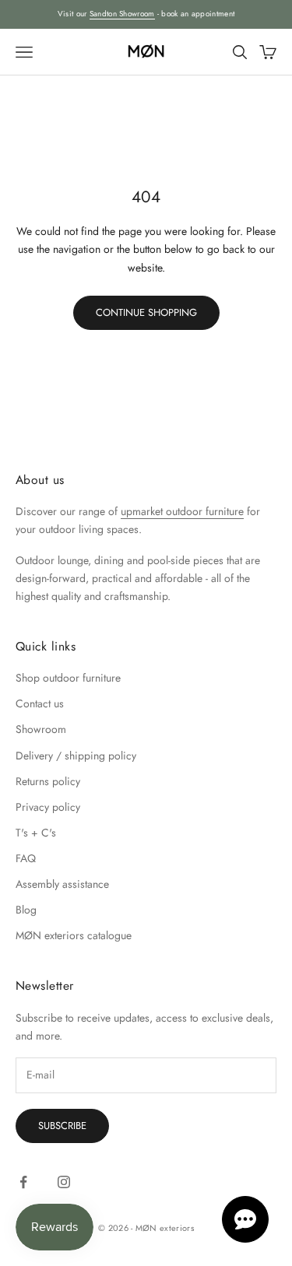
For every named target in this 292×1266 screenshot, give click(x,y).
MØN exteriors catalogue (74, 935)
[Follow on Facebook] (23, 1182)
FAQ (26, 858)
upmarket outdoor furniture (182, 511)
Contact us (40, 703)
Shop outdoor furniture (68, 678)
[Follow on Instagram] (64, 1182)
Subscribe (62, 1125)
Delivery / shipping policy (76, 755)
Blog (26, 909)
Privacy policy (48, 807)
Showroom (41, 729)
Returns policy (48, 781)
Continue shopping (146, 312)
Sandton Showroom (122, 13)
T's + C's (36, 832)
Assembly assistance (62, 884)
